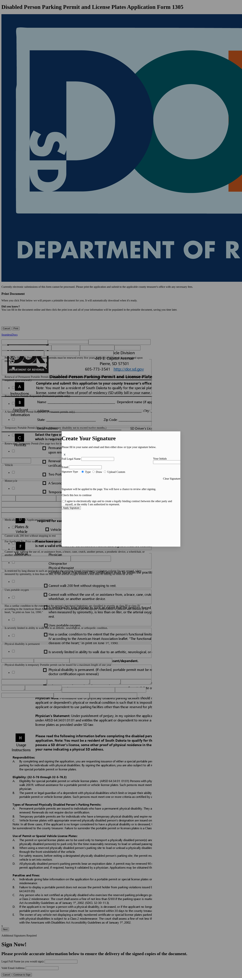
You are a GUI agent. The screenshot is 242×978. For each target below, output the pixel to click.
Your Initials (160, 458)
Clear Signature (171, 478)
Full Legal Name (71, 458)
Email (65, 467)
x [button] (65, 454)
